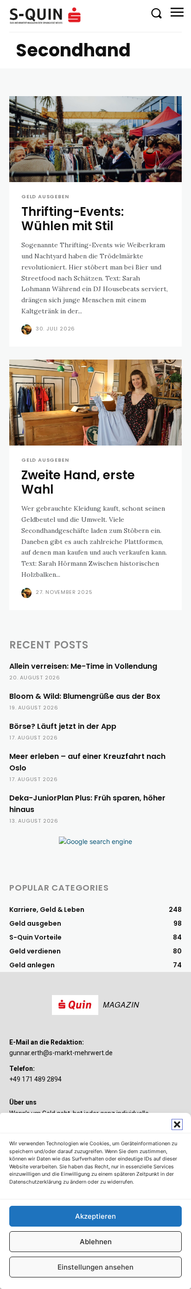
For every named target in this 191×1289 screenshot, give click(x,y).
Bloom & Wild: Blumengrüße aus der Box (84, 696)
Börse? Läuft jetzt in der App (62, 726)
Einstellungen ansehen (95, 1267)
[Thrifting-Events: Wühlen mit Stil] (95, 139)
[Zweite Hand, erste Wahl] (95, 403)
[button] (177, 1124)
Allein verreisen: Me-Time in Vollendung (83, 666)
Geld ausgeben (45, 196)
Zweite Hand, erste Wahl (78, 482)
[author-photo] (27, 329)
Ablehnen (96, 1241)
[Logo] (46, 16)
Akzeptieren (95, 1216)
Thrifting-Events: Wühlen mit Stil (72, 218)
